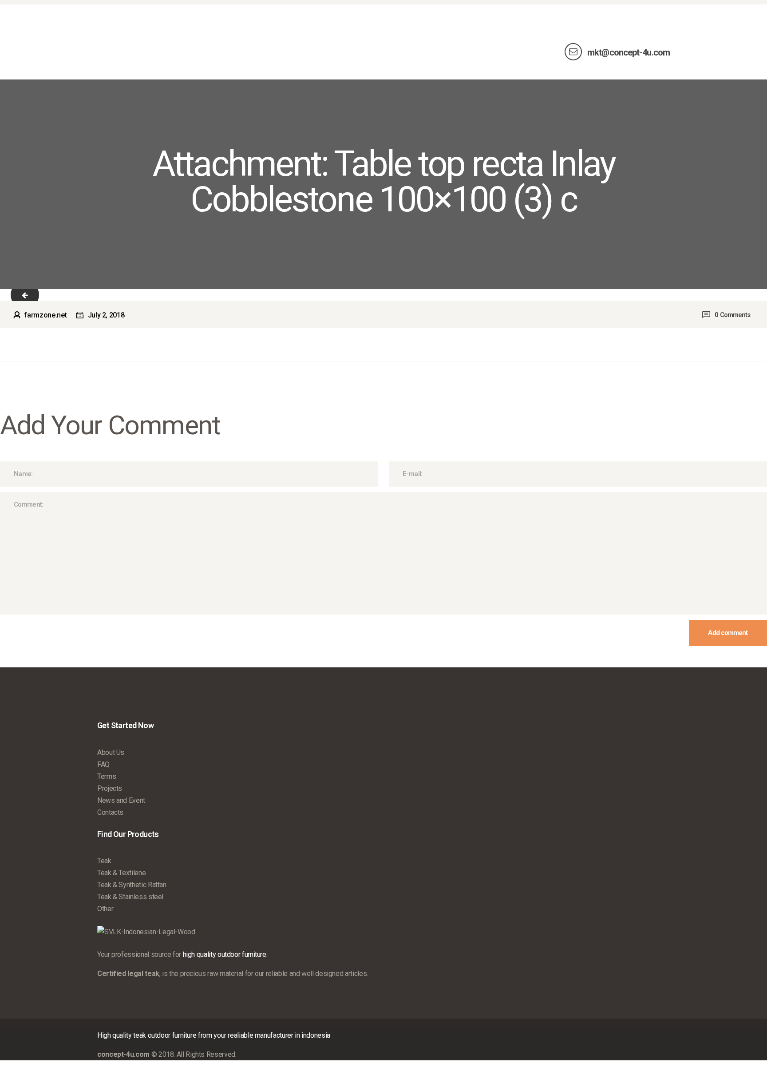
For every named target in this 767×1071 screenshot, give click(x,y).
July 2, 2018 (106, 315)
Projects (109, 788)
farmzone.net (45, 315)
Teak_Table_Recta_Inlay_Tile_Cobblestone (32, 295)
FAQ (103, 764)
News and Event (121, 800)
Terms (106, 776)
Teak (104, 861)
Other (105, 908)
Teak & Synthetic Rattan (131, 885)
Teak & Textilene (121, 873)
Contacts (110, 812)
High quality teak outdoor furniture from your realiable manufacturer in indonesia (213, 1035)
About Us (110, 752)
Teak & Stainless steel (130, 896)
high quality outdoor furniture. (225, 954)
